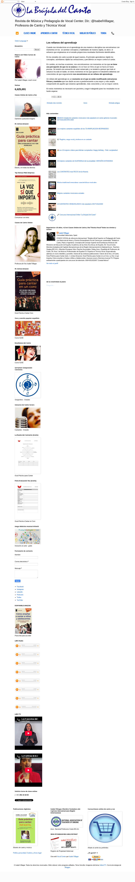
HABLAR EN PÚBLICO (88, 33)
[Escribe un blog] (54, 97)
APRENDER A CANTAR (49, 33)
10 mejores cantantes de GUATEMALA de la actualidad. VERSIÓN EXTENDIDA (85, 161)
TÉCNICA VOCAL (68, 33)
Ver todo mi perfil (52, 263)
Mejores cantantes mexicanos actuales (70, 193)
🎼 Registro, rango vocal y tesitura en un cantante (74, 139)
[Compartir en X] (56, 97)
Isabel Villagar (64, 233)
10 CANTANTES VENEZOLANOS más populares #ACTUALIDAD (80, 204)
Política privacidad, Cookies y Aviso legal (27, 853)
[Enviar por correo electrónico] (52, 97)
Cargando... (50, 285)
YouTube (20, 600)
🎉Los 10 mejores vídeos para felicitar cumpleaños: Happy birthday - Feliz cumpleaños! (87, 150)
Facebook (20, 586)
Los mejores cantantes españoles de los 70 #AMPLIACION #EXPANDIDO (83, 129)
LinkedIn (20, 592)
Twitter (19, 597)
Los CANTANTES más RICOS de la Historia (72, 172)
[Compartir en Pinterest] (60, 97)
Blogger (67, 867)
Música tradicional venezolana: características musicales (77, 182)
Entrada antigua (114, 103)
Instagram (20, 589)
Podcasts (20, 595)
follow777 (103, 865)
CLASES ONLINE (30, 33)
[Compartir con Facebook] (58, 97)
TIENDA (103, 33)
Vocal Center (61, 856)
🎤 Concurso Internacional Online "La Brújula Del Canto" (76, 215)
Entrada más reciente (54, 103)
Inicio (85, 103)
